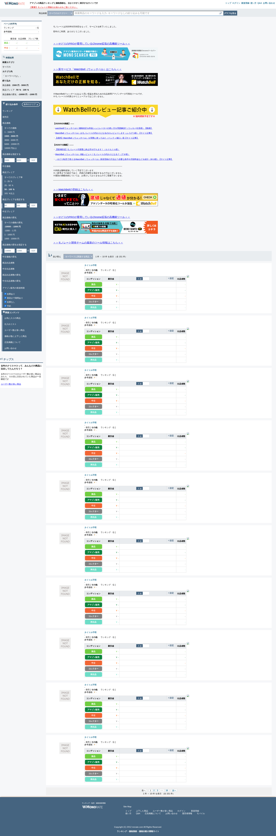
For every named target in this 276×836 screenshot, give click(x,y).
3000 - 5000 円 (11, 140)
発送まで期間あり (14, 298)
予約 (8, 306)
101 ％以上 (9, 193)
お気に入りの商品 (12, 318)
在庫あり (10, 294)
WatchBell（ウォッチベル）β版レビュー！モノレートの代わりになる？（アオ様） (92, 154)
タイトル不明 (90, 265)
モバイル (201, 813)
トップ (128, 811)
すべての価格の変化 (13, 222)
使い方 (128, 813)
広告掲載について (12, 342)
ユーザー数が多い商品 (14, 330)
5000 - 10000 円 (11, 144)
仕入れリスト (10, 324)
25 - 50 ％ (9, 185)
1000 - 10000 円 (11, 238)
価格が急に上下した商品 (15, 336)
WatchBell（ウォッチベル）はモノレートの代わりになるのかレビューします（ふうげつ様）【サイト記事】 (104, 133)
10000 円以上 (10, 148)
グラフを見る (230, 13)
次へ (174, 790)
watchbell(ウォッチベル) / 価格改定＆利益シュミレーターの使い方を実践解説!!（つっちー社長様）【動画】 (104, 128)
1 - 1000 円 (9, 234)
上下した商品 (142, 811)
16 (167, 790)
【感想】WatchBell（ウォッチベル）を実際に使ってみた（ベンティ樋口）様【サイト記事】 (97, 138)
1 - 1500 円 (9, 132)
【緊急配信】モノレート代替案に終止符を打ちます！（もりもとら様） (87, 149)
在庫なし (10, 302)
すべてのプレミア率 (13, 177)
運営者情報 (187, 813)
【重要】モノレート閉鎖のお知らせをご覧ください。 (54, 7)
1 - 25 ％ (8, 181)
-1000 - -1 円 (10, 230)
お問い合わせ (10, 348)
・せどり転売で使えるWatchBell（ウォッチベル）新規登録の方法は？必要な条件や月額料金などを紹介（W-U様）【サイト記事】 (114, 159)
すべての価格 (10, 128)
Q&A (138, 813)
